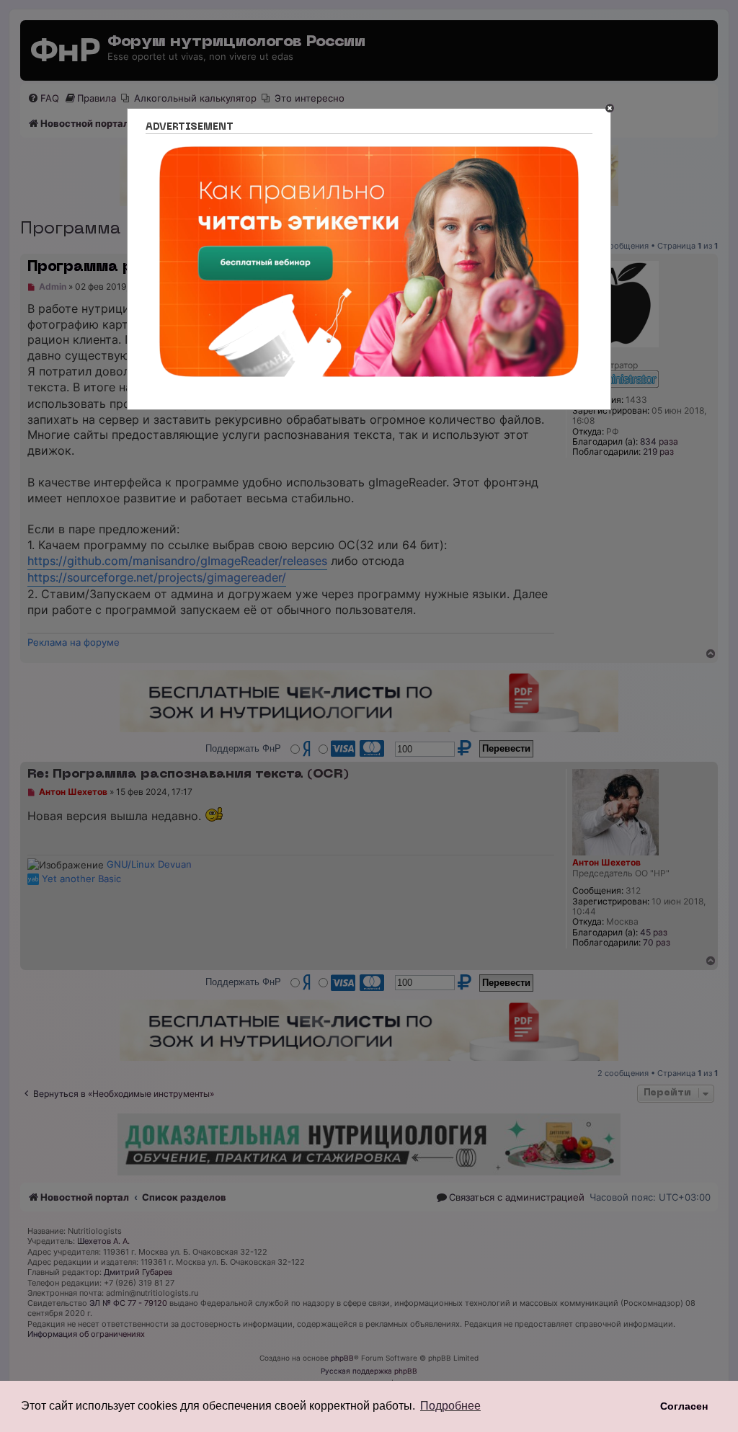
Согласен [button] (684, 1406)
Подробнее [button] (450, 1406)
